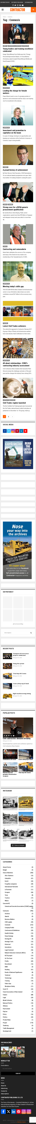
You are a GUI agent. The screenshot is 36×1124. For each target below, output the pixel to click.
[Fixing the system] (7, 666)
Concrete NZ (6, 903)
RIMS (6, 967)
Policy (4, 1014)
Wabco (7, 900)
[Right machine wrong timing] (7, 696)
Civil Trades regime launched (14, 403)
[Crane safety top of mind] (7, 686)
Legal (4, 997)
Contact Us (4, 1091)
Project (5, 1022)
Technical (7, 975)
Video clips (8, 983)
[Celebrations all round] (10, 754)
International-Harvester (11, 886)
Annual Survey (7, 867)
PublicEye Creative (21, 1122)
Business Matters (10, 919)
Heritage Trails (9, 941)
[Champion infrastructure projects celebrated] (7, 656)
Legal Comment (9, 950)
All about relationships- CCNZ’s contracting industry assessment (16, 364)
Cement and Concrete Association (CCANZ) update (19, 906)
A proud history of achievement (15, 170)
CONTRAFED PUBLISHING (17, 2)
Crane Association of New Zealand (12, 992)
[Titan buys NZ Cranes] (7, 676)
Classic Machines (8, 872)
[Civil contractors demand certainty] (18, 727)
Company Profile (9, 927)
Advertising (4, 1088)
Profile (5, 246)
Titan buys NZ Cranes (19, 673)
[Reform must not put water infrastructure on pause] (10, 767)
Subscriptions (5, 1093)
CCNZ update (8, 922)
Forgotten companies (11, 884)
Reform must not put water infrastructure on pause (10, 774)
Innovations (8, 947)
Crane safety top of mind (21, 684)
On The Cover (8, 958)
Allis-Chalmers (9, 875)
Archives (7, 913)
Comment (5, 167)
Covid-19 (5, 989)
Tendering (5, 1025)
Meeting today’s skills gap (13, 286)
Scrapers (7, 892)
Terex (6, 895)
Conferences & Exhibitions (14, 45)
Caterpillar (8, 878)
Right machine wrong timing (22, 693)
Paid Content (6, 1009)
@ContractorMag (18, 624)
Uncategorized (7, 1031)
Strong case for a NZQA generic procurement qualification (15, 208)
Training (10, 204)
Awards (5, 45)
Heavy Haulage (9, 936)
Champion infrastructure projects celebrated (21, 654)
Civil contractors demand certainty (17, 738)
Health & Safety (9, 933)
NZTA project (8, 955)
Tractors (7, 898)
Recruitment (8, 964)
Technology (8, 978)
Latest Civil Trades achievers (14, 326)
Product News (7, 1020)
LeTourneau (8, 889)
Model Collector (7, 1000)
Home (2, 1083)
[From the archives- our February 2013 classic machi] (10, 803)
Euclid (6, 881)
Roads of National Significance (13, 972)
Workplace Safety (10, 986)
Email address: (5, 1065)
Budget (5, 870)
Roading (7, 969)
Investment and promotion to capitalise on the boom (14, 131)
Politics (5, 1017)
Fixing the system (18, 664)
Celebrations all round (9, 759)
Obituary (5, 1006)
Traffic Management (8, 1028)
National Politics (7, 1003)
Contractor (25, 45)
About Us (3, 1085)
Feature (5, 204)
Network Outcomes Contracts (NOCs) (15, 953)
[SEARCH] (31, 633)
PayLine (5, 1011)
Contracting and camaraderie (14, 249)
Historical (7, 944)
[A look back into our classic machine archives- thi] (10, 819)
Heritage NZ (8, 939)
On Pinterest (8, 592)
